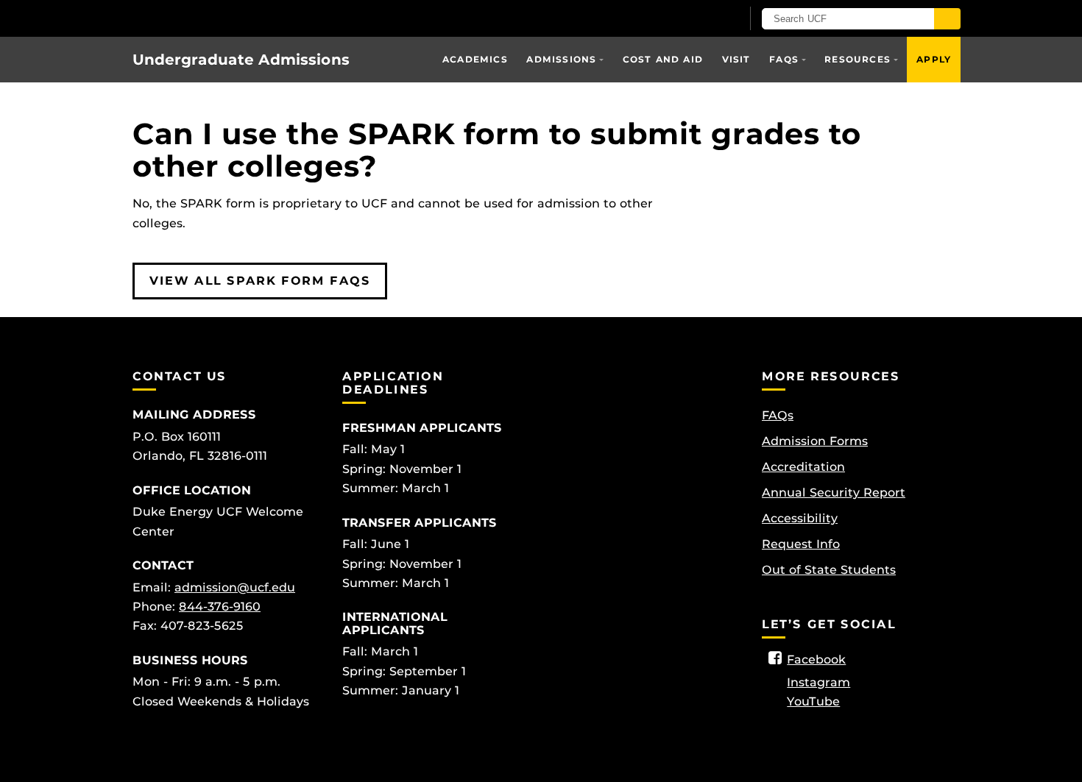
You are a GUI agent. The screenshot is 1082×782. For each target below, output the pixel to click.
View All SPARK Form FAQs (259, 281)
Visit (736, 59)
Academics (475, 59)
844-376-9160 (220, 607)
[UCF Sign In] (694, 19)
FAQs (784, 59)
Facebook (816, 660)
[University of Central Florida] (239, 18)
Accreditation (803, 467)
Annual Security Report (833, 493)
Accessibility (800, 518)
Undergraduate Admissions (241, 59)
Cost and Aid (663, 59)
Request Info (801, 544)
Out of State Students (829, 570)
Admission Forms (815, 441)
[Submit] (947, 18)
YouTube (813, 701)
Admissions (561, 59)
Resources (857, 59)
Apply (933, 59)
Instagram (818, 682)
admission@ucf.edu (234, 587)
